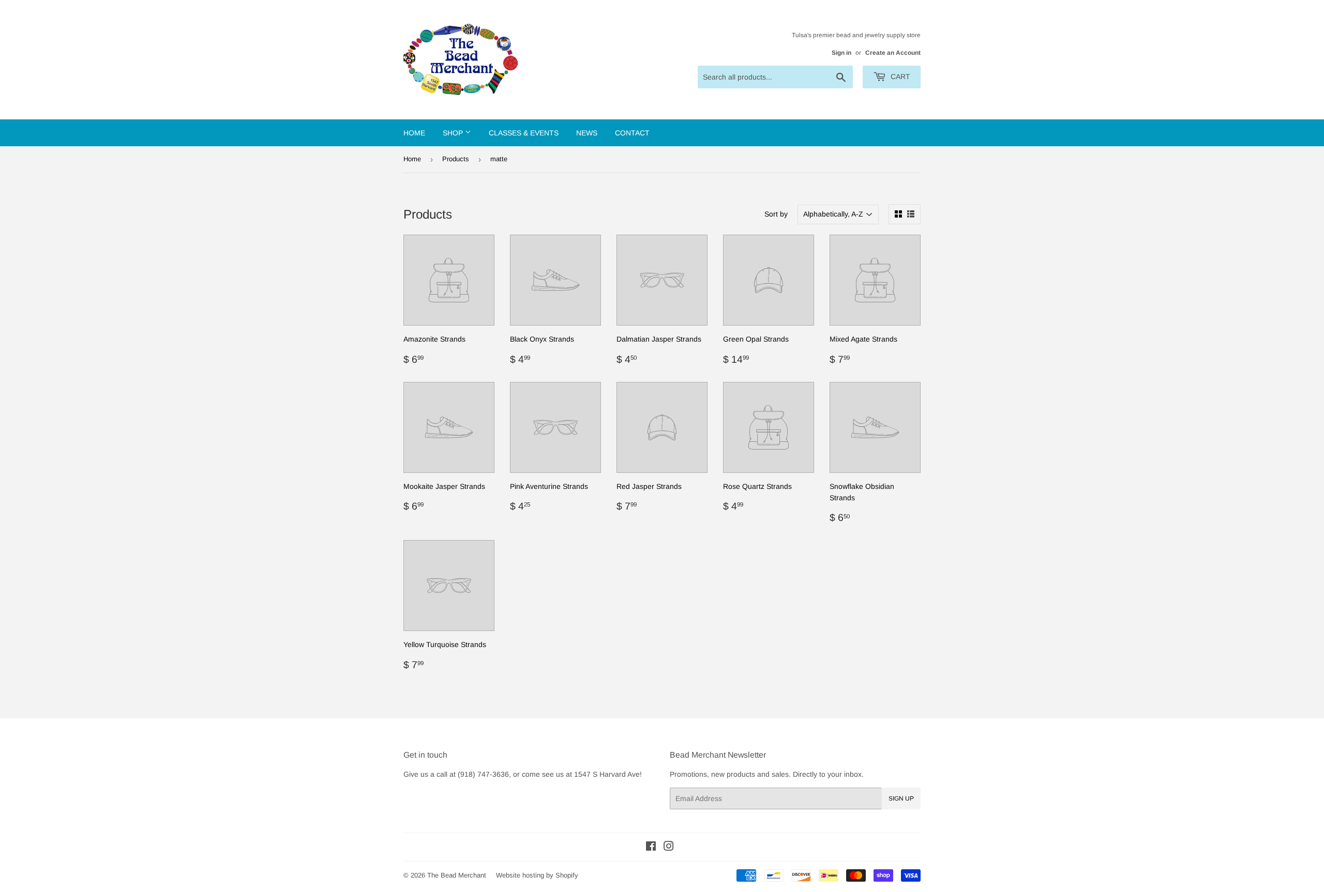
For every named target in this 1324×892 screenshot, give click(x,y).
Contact (632, 133)
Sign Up (901, 798)
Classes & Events (524, 133)
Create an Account (893, 52)
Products (455, 159)
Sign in (841, 52)
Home (414, 133)
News (586, 133)
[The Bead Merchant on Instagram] (669, 847)
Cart (899, 76)
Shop (454, 133)
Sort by (776, 214)
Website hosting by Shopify (537, 875)
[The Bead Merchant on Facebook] (650, 847)
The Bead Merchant (456, 875)
